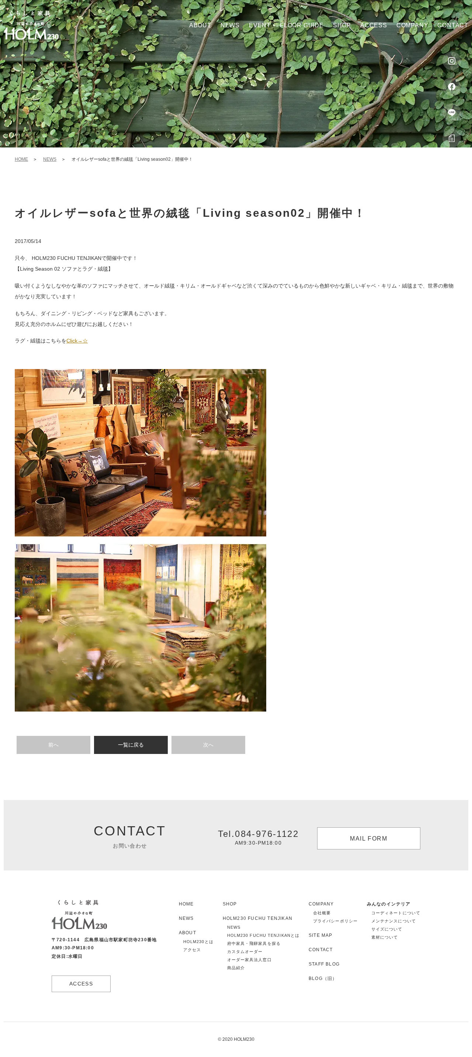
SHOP (230, 904)
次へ (208, 745)
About (200, 25)
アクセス (192, 950)
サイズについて (387, 929)
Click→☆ (77, 341)
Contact (452, 25)
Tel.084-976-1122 (258, 837)
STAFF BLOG (324, 964)
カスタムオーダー (245, 951)
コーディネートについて (395, 913)
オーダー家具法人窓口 (249, 959)
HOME (21, 159)
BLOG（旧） (323, 978)
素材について (384, 937)
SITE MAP (321, 935)
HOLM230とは (198, 941)
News (230, 25)
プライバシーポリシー (335, 921)
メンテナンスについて (393, 921)
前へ (53, 745)
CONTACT (321, 949)
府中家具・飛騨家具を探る (254, 943)
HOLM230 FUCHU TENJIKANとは (263, 935)
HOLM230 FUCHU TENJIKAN (257, 918)
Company (412, 25)
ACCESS (81, 984)
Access (373, 25)
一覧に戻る (131, 745)
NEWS (49, 159)
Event (260, 25)
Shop (342, 25)
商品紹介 (236, 968)
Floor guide (302, 25)
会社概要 (322, 913)
